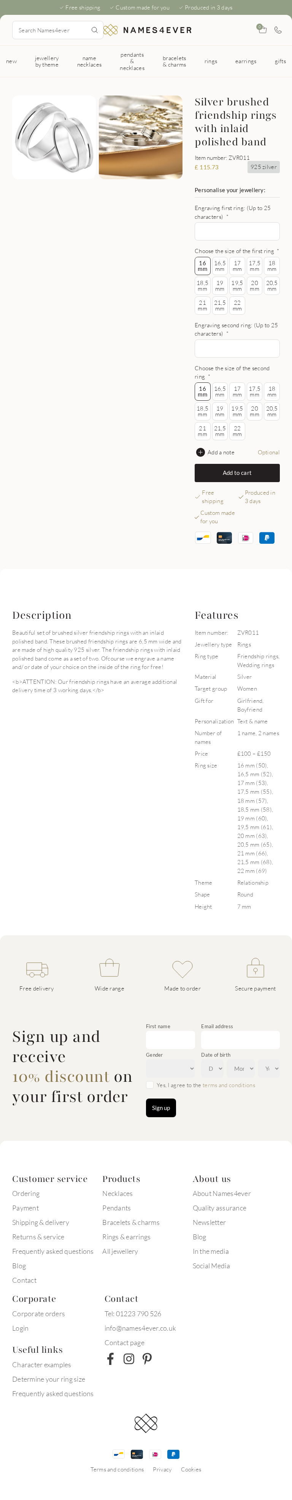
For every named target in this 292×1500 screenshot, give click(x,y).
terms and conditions (229, 1084)
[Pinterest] (147, 1359)
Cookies (191, 1469)
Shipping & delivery (40, 1222)
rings (211, 60)
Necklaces (117, 1193)
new (11, 60)
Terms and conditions (117, 1469)
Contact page (124, 1342)
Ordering (26, 1193)
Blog (19, 1265)
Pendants (116, 1208)
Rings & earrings (126, 1236)
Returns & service (38, 1236)
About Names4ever (222, 1193)
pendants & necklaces (132, 61)
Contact (24, 1280)
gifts (280, 60)
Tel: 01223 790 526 (133, 1313)
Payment (25, 1208)
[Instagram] (129, 1359)
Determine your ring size (48, 1379)
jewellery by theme (47, 61)
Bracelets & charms (131, 1222)
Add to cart (237, 472)
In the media (211, 1251)
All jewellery (120, 1251)
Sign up (161, 1107)
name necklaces (89, 61)
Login (20, 1328)
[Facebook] (111, 1359)
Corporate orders (38, 1313)
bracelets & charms (174, 61)
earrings (245, 60)
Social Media (211, 1265)
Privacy (162, 1469)
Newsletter (209, 1222)
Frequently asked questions (53, 1251)
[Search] (94, 30)
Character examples (41, 1364)
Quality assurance (219, 1208)
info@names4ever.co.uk (140, 1328)
